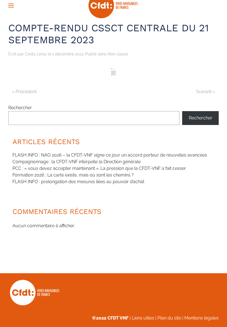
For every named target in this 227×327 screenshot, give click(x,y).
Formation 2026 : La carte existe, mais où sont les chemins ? (73, 175)
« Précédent (24, 91)
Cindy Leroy (36, 54)
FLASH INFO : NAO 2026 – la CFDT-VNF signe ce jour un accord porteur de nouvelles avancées (109, 155)
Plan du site (169, 318)
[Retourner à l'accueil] (113, 5)
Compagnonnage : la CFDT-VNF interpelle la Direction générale (76, 161)
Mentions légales (201, 318)
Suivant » (205, 91)
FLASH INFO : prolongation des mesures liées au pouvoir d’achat (78, 181)
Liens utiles (143, 318)
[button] (11, 5)
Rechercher (20, 107)
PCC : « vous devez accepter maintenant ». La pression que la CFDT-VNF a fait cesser (99, 168)
